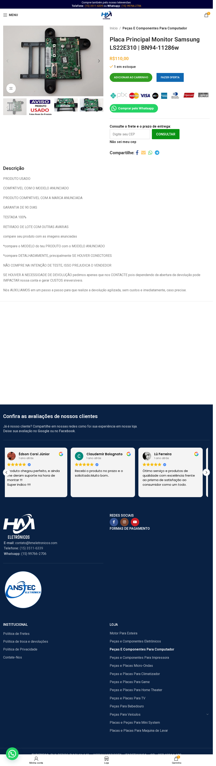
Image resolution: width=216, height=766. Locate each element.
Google (43, 431)
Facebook (67, 431)
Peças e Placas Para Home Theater (136, 690)
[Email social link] (143, 153)
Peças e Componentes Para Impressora (139, 658)
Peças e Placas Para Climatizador (135, 674)
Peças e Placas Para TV (127, 698)
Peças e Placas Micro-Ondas (131, 666)
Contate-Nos (12, 657)
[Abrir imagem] (11, 88)
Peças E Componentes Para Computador (155, 28)
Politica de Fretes (16, 634)
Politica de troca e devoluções (25, 641)
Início (114, 28)
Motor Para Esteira (123, 633)
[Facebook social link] (137, 153)
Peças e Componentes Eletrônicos (135, 641)
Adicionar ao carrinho (131, 77)
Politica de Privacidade (20, 649)
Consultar (165, 134)
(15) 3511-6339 (94, 5)
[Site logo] (106, 15)
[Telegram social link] (157, 153)
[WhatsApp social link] (150, 153)
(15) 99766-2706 (131, 5)
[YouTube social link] (135, 522)
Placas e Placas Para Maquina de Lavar (139, 731)
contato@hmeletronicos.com (30, 543)
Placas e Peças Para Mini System (135, 723)
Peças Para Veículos (125, 714)
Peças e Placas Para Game (130, 682)
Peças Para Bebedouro (127, 706)
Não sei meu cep (123, 142)
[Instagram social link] (124, 522)
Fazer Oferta (170, 77)
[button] (7, 61)
